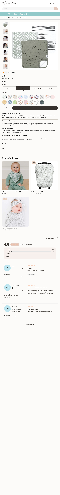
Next (55, 67)
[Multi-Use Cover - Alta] (44, 176)
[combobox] (28, 8)
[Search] (56, 8)
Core (23, 88)
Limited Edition (37, 88)
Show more (29, 324)
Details (4, 144)
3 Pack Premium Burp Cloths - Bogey (13, 276)
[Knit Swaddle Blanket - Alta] (15, 212)
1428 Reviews (11, 72)
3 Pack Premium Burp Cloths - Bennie (13, 317)
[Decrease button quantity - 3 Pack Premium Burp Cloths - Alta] (4, 107)
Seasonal (51, 88)
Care (3, 148)
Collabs (9, 88)
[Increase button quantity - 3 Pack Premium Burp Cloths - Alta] (9, 107)
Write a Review (52, 238)
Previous (52, 67)
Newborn (4, 18)
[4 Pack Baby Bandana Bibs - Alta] (15, 176)
